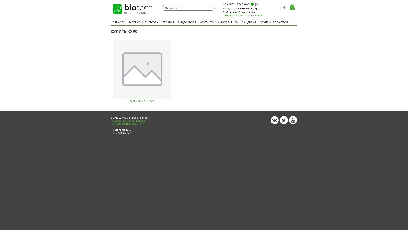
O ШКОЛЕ (119, 22)
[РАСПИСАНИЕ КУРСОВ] (142, 69)
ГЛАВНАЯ (168, 22)
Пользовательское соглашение (128, 120)
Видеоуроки (187, 22)
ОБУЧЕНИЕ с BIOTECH (274, 22)
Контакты (207, 22)
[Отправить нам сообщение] (283, 7)
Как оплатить (228, 22)
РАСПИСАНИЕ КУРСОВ (142, 22)
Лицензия (249, 22)
